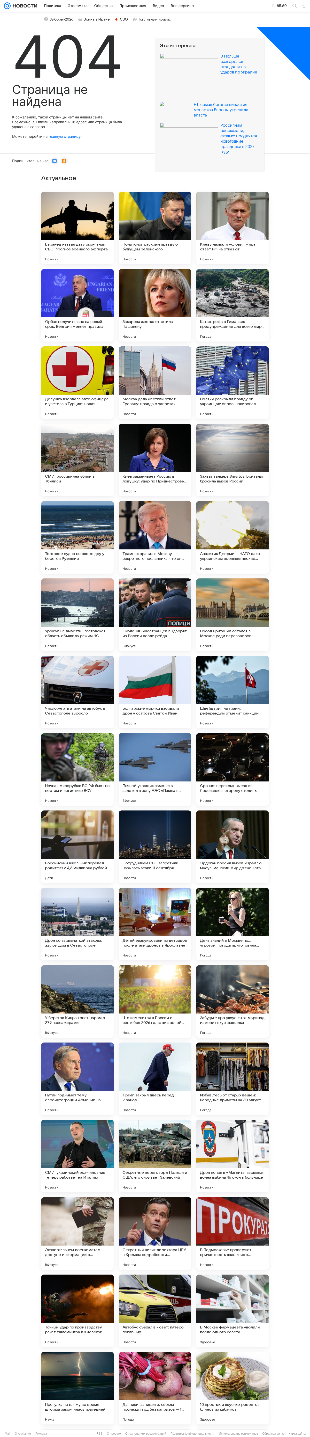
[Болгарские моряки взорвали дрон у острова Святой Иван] (155, 692)
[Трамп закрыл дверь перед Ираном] (155, 1079)
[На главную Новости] (24, 6)
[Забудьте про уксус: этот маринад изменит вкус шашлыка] (232, 1001)
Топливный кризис (154, 19)
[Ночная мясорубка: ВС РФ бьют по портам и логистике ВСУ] (77, 769)
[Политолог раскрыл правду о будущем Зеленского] (155, 228)
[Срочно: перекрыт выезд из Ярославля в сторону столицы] (232, 769)
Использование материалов (238, 1433)
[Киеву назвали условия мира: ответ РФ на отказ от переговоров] (232, 228)
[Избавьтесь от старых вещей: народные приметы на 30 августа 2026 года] (232, 1079)
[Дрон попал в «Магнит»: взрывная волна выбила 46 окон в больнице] (232, 1156)
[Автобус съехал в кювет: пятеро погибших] (155, 1311)
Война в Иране (97, 19)
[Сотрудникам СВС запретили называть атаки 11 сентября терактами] (155, 846)
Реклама (41, 1433)
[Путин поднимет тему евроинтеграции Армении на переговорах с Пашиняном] (77, 1079)
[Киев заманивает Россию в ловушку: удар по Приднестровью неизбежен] (155, 460)
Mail (7, 1433)
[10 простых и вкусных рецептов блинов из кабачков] (232, 1388)
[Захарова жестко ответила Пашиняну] (155, 305)
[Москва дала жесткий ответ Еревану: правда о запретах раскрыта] (155, 382)
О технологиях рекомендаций (145, 1433)
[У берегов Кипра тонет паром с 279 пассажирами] (77, 1001)
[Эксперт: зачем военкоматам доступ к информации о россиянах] (77, 1233)
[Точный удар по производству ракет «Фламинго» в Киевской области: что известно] (77, 1311)
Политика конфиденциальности (192, 1433)
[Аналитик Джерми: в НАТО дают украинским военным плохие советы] (232, 537)
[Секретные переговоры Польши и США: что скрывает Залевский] (155, 1156)
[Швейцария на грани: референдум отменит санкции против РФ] (232, 692)
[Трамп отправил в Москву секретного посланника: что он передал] (155, 537)
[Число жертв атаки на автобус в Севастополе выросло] (77, 692)
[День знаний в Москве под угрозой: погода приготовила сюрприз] (232, 924)
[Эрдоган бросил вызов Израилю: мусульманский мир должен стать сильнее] (232, 846)
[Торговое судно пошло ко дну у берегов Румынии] (77, 537)
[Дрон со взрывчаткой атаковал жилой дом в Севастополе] (77, 924)
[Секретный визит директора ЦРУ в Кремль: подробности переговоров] (155, 1233)
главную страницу (64, 136)
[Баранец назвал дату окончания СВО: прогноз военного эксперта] (77, 228)
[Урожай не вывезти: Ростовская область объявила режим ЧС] (77, 614)
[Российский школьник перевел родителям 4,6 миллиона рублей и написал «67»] (77, 846)
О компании (23, 1433)
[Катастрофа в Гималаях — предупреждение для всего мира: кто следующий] (232, 305)
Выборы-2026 (61, 19)
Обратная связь (273, 1433)
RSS (99, 1433)
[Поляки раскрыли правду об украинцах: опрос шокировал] (232, 382)
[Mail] (7, 6)
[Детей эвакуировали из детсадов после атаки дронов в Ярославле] (155, 924)
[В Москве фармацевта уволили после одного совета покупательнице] (232, 1311)
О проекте (114, 1433)
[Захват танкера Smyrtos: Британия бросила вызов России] (232, 460)
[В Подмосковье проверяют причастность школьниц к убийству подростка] (232, 1233)
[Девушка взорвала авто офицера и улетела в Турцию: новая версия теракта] (77, 382)
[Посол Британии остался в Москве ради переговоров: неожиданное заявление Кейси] (232, 614)
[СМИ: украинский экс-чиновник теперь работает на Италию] (77, 1156)
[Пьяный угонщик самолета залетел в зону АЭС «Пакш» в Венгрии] (155, 769)
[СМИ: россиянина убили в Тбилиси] (77, 460)
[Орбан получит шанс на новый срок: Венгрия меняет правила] (77, 305)
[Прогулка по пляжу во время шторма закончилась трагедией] (77, 1388)
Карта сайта (297, 1433)
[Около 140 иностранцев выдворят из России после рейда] (155, 614)
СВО (124, 19)
